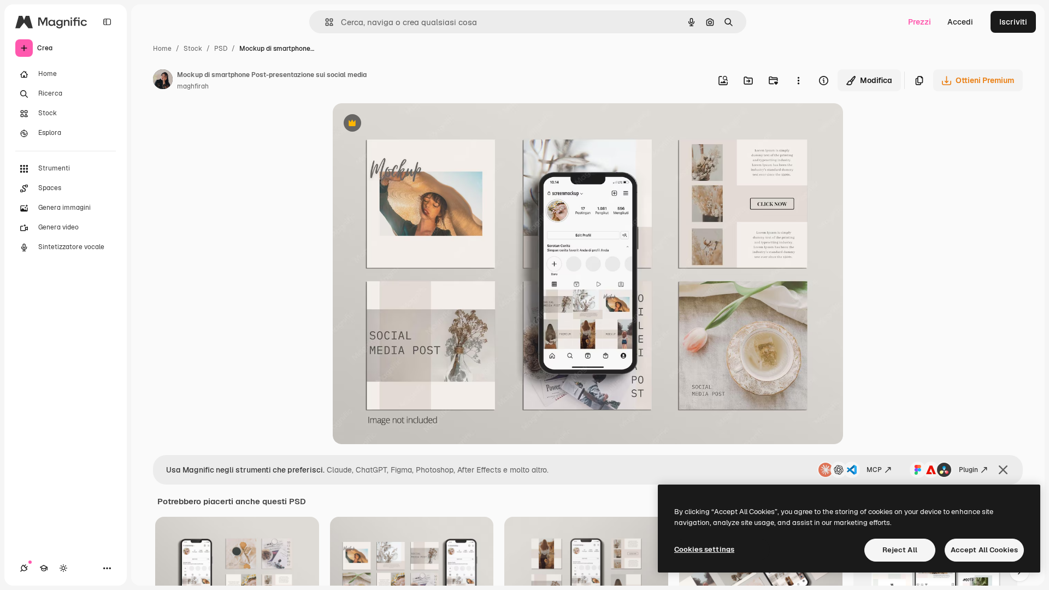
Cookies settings (704, 549)
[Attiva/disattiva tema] (63, 568)
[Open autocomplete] (325, 22)
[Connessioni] (24, 568)
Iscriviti (1013, 22)
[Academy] (43, 568)
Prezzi (919, 22)
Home (162, 48)
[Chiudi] (1003, 469)
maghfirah (193, 86)
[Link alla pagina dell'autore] (163, 80)
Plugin (968, 469)
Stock (193, 48)
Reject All (899, 549)
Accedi (960, 22)
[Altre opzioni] (798, 80)
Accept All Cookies (984, 549)
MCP (874, 469)
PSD (220, 48)
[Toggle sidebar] (107, 22)
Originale (404, 124)
